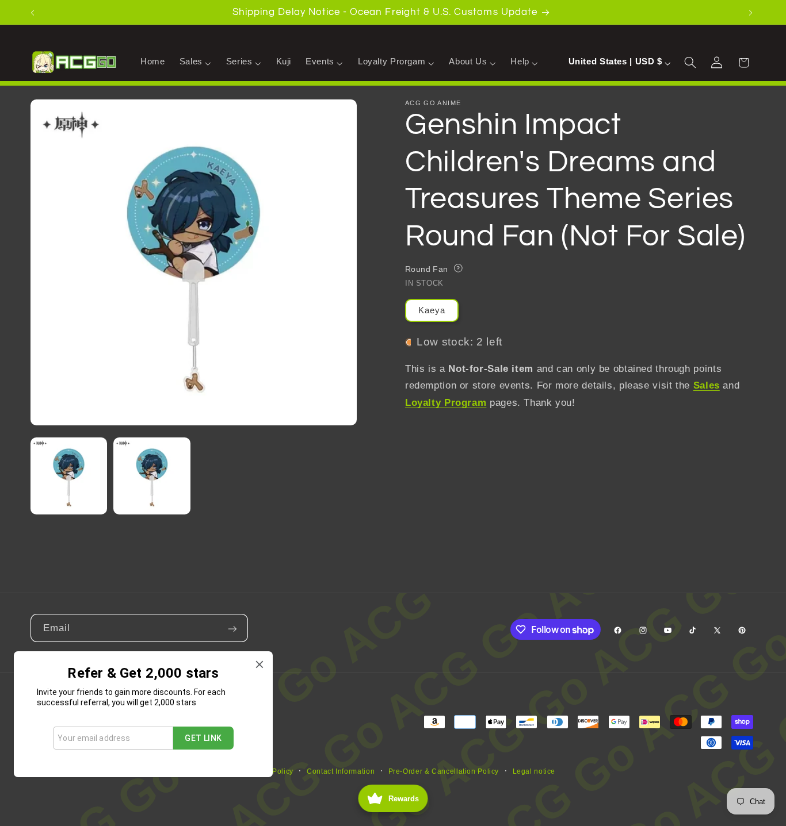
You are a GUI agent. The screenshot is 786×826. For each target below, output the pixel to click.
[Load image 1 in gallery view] (69, 475)
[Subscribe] (233, 628)
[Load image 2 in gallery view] (151, 475)
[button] (195, 62)
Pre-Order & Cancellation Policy (443, 771)
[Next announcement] (752, 12)
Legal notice (534, 771)
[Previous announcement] (34, 12)
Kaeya (431, 310)
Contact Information (341, 771)
